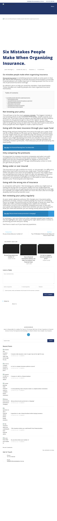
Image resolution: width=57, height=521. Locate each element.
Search (51, 340)
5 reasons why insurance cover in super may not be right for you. (27, 354)
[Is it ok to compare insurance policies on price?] (6, 367)
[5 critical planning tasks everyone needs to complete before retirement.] (6, 389)
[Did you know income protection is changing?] (6, 401)
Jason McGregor (9, 69)
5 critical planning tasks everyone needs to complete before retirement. (29, 388)
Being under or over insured (14, 103)
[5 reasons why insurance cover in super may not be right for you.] (6, 355)
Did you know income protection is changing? (22, 401)
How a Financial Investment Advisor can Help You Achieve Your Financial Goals (28, 259)
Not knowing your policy (13, 99)
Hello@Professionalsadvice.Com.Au (15, 461)
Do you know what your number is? (11, 256)
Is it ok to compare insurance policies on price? (46, 256)
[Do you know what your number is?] (6, 440)
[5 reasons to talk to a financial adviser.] (6, 377)
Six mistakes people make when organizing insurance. (18, 97)
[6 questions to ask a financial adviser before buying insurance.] (6, 414)
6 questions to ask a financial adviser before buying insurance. (27, 413)
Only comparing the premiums (14, 102)
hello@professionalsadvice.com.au (35, 1)
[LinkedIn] (28, 334)
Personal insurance (9, 78)
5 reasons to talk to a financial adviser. (21, 376)
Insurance (31, 69)
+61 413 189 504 (50, 1)
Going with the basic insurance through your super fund (20, 100)
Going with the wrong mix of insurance (16, 105)
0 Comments (41, 69)
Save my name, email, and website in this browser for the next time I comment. (22, 290)
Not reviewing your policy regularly (15, 107)
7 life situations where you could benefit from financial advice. (27, 428)
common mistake (29, 115)
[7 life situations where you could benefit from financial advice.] (6, 429)
